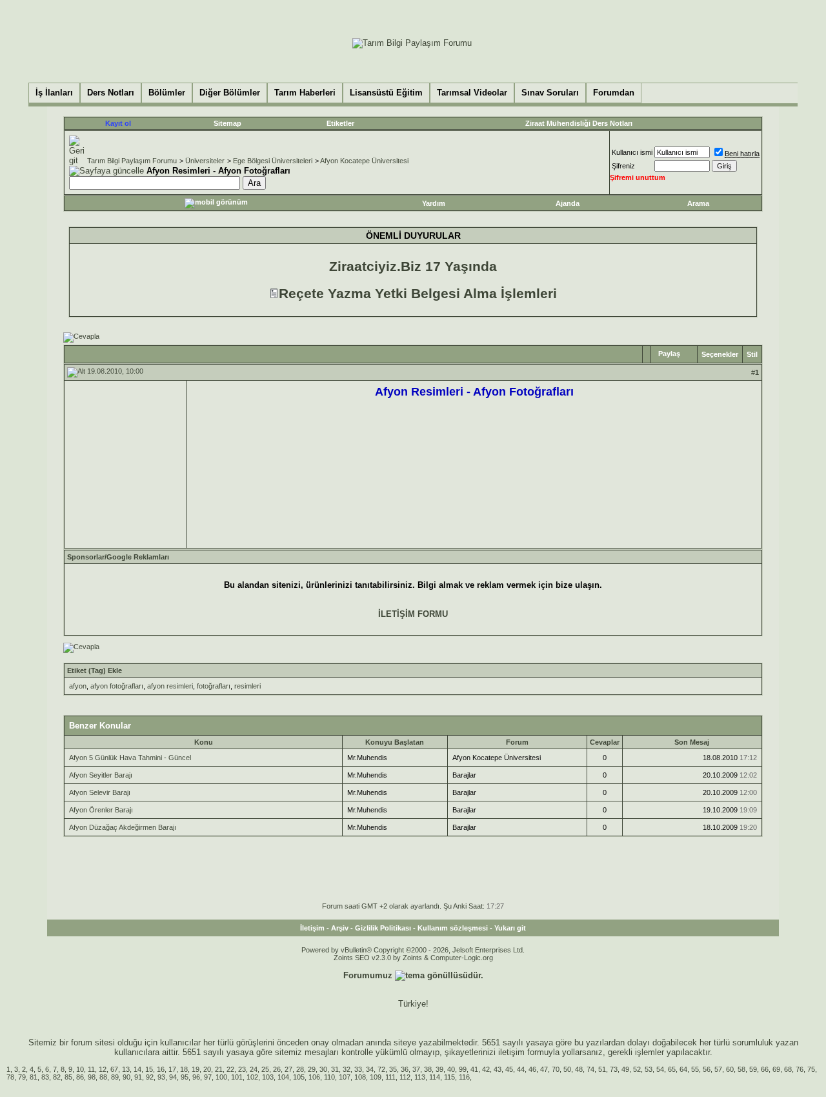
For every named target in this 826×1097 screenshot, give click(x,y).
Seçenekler (719, 354)
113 (419, 1077)
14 (137, 1069)
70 (555, 1069)
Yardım (433, 203)
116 (464, 1077)
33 (358, 1069)
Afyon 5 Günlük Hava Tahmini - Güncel (130, 757)
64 (683, 1069)
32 (346, 1069)
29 (312, 1069)
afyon (77, 686)
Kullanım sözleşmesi (453, 928)
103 (268, 1077)
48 (579, 1069)
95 (184, 1077)
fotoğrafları (213, 686)
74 (590, 1069)
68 (788, 1069)
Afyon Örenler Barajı (101, 810)
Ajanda (567, 203)
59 (753, 1069)
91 (138, 1077)
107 (344, 1077)
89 (115, 1077)
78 (10, 1077)
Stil (752, 354)
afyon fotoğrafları (116, 686)
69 (776, 1069)
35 (393, 1069)
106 (314, 1077)
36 (404, 1069)
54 (660, 1069)
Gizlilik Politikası (383, 928)
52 (637, 1069)
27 (288, 1069)
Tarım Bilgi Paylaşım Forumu (132, 161)
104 (283, 1077)
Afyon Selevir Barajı (99, 792)
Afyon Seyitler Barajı (100, 775)
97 (208, 1077)
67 (114, 1069)
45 (509, 1069)
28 (300, 1069)
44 (521, 1069)
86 (80, 1077)
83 (45, 1077)
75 (811, 1069)
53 (648, 1069)
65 (672, 1069)
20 (207, 1069)
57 (718, 1069)
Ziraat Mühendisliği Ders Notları (578, 123)
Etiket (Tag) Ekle (94, 670)
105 (299, 1077)
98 (92, 1077)
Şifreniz (623, 166)
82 (57, 1077)
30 (323, 1069)
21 (219, 1069)
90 (126, 1077)
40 (451, 1069)
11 (91, 1069)
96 (196, 1077)
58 (741, 1069)
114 (434, 1077)
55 (695, 1069)
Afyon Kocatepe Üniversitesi (364, 161)
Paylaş (669, 353)
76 (799, 1069)
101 (237, 1077)
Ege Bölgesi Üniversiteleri (272, 161)
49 (625, 1069)
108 (360, 1077)
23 (242, 1069)
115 (449, 1077)
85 (68, 1077)
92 (150, 1077)
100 (221, 1077)
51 (602, 1069)
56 (706, 1069)
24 (253, 1069)
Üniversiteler (205, 161)
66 (765, 1069)
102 (252, 1077)
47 (544, 1069)
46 (532, 1069)
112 (404, 1077)
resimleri (247, 686)
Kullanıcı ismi (632, 152)
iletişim (511, 1052)
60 (730, 1069)
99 (463, 1069)
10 (80, 1069)
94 (173, 1077)
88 (103, 1077)
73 (614, 1069)
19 (195, 1069)
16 (161, 1069)
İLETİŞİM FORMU (413, 614)
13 (126, 1069)
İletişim (312, 928)
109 (375, 1077)
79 (22, 1077)
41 (474, 1069)
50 (567, 1069)
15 (149, 1069)
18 (184, 1069)
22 (230, 1069)
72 (381, 1069)
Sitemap (227, 123)
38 (428, 1069)
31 (335, 1069)
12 (102, 1069)
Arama (698, 203)
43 (497, 1069)
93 (161, 1077)
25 (265, 1069)
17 (172, 1069)
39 (439, 1069)
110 (329, 1077)
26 (277, 1069)
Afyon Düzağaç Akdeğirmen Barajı (122, 827)
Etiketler (340, 123)
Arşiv (339, 928)
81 (33, 1077)
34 (370, 1069)
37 (416, 1069)
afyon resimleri (170, 686)
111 (390, 1077)
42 (486, 1069)
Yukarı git (510, 928)
